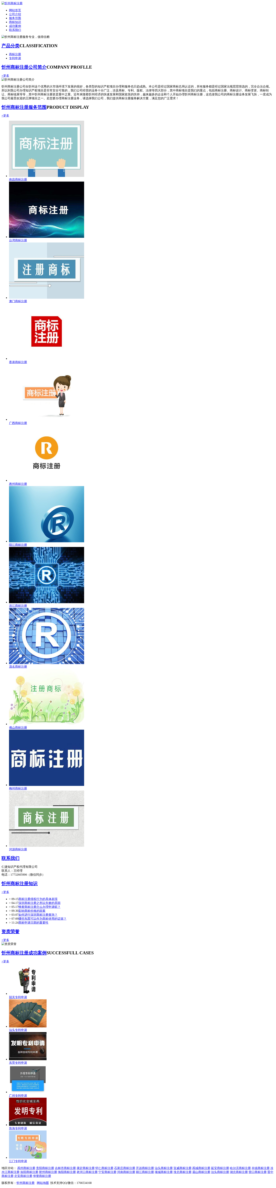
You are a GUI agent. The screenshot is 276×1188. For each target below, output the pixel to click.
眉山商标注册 (201, 1172)
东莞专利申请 (18, 1062)
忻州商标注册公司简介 (24, 67)
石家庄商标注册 (124, 1168)
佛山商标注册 (18, 727)
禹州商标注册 (26, 1168)
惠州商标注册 (18, 484)
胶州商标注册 (48, 1172)
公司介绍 (15, 14)
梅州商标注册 (18, 788)
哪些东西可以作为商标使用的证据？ (42, 918)
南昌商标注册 (18, 179)
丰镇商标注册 (261, 1168)
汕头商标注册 (164, 1168)
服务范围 (15, 18)
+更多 (5, 75)
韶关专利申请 (18, 997)
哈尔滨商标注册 (240, 1168)
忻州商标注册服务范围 (24, 107)
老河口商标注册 (87, 1172)
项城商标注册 (164, 1172)
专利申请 (15, 58)
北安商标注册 (23, 1176)
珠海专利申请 (18, 1128)
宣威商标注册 (182, 1168)
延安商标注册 (220, 1168)
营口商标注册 (258, 1172)
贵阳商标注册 (45, 1168)
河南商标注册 (126, 1172)
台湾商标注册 (18, 240)
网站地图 (43, 1182)
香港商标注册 (18, 362)
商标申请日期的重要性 (33, 922)
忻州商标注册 (26, 1182)
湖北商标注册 (239, 1172)
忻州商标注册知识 (20, 883)
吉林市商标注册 (65, 1168)
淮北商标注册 (182, 1172)
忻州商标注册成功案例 (24, 952)
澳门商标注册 (18, 301)
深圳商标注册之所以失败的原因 (39, 902)
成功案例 (15, 26)
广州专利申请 (18, 1095)
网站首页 (15, 10)
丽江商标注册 (145, 1172)
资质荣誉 (11, 931)
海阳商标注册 (67, 1172)
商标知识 (15, 22)
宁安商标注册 (107, 1172)
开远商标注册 (145, 1168)
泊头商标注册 (220, 1172)
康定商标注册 (86, 1168)
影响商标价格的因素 (31, 910)
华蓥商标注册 (42, 1176)
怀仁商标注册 (104, 1168)
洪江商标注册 (18, 605)
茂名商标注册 (18, 666)
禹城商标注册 (201, 1168)
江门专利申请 (18, 1161)
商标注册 (15, 54)
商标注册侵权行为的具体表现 (37, 899)
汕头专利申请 (18, 1030)
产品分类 (11, 45)
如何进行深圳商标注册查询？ (37, 914)
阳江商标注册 (18, 544)
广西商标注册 (18, 423)
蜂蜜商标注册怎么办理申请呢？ (39, 906)
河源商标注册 (18, 849)
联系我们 (15, 29)
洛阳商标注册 (29, 1172)
